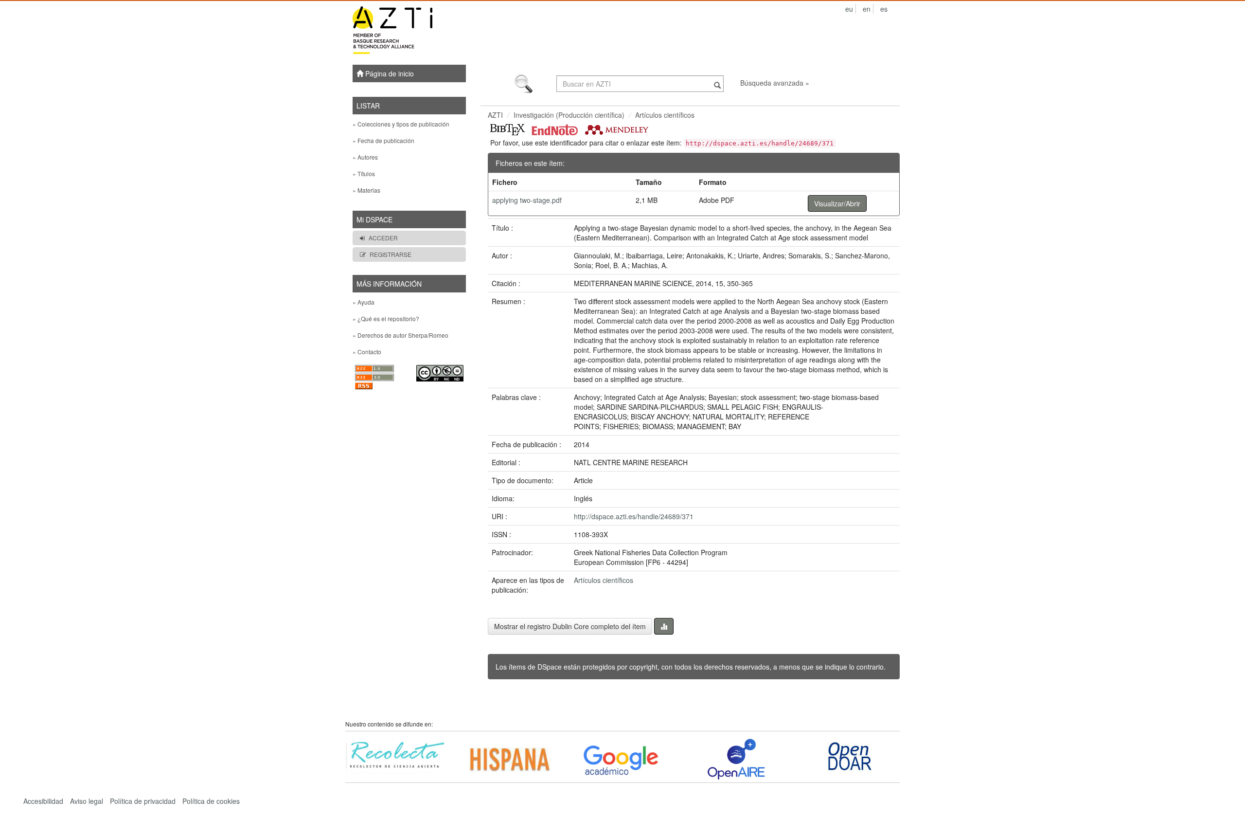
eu (849, 9)
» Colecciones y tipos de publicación (401, 124)
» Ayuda (363, 302)
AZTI (495, 115)
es (884, 9)
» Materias (366, 190)
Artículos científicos (664, 115)
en (867, 9)
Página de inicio (388, 73)
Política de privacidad (143, 801)
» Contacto (367, 351)
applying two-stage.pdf (527, 200)
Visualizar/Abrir (837, 203)
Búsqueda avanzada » (774, 83)
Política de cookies (211, 801)
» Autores (365, 157)
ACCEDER (383, 238)
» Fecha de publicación (383, 140)
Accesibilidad (43, 801)
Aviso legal (86, 801)
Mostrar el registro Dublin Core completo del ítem (570, 626)
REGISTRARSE (390, 254)
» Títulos (364, 173)
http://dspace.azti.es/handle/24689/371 (634, 516)
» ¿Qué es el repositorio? (386, 318)
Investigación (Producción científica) (569, 115)
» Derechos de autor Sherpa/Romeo (400, 335)
